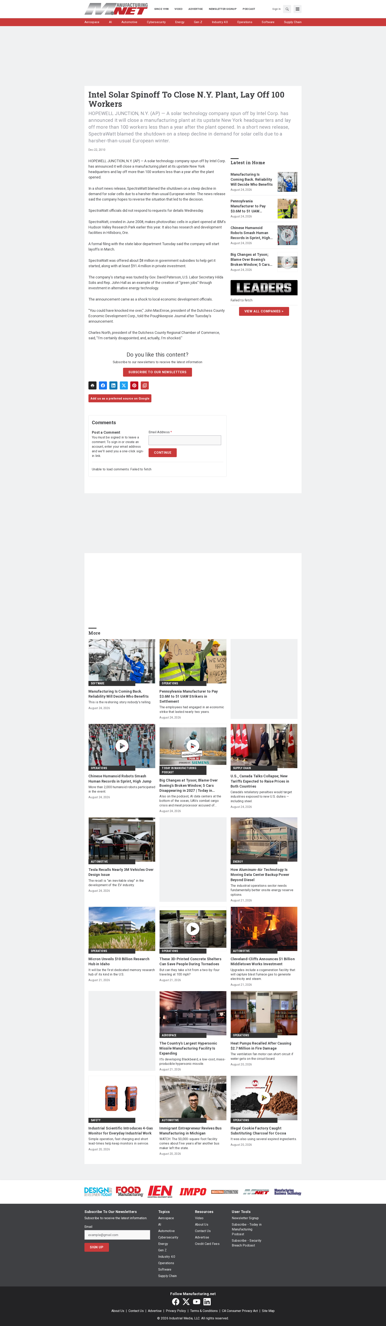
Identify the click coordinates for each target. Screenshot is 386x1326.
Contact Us (136, 1311)
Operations (170, 683)
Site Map (268, 1311)
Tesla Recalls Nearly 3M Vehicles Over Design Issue (121, 872)
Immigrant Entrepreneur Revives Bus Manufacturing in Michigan (190, 1130)
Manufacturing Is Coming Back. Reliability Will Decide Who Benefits (252, 179)
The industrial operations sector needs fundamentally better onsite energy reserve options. (262, 890)
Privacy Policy (176, 1311)
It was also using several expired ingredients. (264, 1139)
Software (98, 683)
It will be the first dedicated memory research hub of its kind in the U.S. (121, 972)
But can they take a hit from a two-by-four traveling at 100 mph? (189, 972)
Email (88, 1226)
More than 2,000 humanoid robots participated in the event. (121, 789)
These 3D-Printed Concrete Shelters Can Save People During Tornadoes (190, 961)
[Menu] (298, 9)
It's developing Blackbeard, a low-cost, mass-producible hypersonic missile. (192, 1061)
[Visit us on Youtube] (196, 1301)
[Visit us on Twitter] (186, 1301)
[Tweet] (124, 385)
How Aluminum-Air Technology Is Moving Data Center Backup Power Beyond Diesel (260, 874)
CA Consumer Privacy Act (240, 1311)
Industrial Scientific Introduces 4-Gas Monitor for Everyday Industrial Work (120, 1130)
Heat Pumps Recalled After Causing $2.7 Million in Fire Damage (261, 1045)
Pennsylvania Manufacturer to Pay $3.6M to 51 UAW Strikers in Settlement (250, 206)
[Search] (287, 9)
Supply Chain (242, 768)
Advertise (155, 1311)
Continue (162, 453)
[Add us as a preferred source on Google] (145, 385)
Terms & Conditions (204, 1311)
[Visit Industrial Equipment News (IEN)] (160, 1191)
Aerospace (169, 1035)
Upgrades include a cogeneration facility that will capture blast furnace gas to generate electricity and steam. (263, 974)
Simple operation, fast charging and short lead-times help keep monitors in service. (118, 1141)
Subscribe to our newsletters (157, 372)
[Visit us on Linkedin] (207, 1301)
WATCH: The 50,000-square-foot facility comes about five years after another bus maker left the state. (189, 1143)
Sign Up (97, 1247)
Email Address (160, 432)
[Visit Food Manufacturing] (130, 1191)
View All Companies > (264, 311)
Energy (238, 861)
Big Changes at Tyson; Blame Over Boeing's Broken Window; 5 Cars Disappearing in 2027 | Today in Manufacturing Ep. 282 (251, 259)
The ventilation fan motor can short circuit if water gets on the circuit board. (262, 1056)
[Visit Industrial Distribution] (224, 1192)
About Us (117, 1311)
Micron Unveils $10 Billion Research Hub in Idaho (118, 961)
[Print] (92, 385)
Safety (96, 1120)
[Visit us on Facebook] (175, 1301)
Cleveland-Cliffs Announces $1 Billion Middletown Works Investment (263, 961)
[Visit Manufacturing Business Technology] (288, 1191)
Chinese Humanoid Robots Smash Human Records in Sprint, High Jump (250, 233)
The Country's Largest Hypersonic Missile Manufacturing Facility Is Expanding (188, 1048)
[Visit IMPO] (193, 1191)
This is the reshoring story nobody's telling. (119, 702)
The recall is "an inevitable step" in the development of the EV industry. (116, 883)
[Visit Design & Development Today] (98, 1191)
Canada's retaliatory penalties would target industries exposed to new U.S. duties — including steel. (261, 796)
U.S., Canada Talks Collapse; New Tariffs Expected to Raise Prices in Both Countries (260, 781)
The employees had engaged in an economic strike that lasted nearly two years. (191, 709)
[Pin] (134, 385)
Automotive (99, 861)
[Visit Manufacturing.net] (256, 1192)
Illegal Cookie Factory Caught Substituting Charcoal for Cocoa (258, 1130)
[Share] (103, 385)
